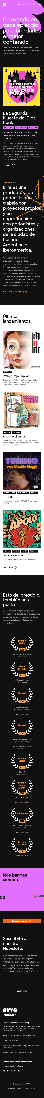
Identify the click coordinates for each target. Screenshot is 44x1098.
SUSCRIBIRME (22, 991)
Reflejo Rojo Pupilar (16, 376)
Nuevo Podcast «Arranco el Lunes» (17, 1053)
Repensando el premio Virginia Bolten (19, 1035)
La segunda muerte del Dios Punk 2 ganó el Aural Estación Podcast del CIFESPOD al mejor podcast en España (21, 1028)
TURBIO (8, 497)
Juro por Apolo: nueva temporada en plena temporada (21, 1046)
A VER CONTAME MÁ (11, 292)
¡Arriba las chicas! (10, 1041)
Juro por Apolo (13, 555)
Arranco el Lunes (14, 436)
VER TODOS (8, 568)
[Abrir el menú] (39, 4)
